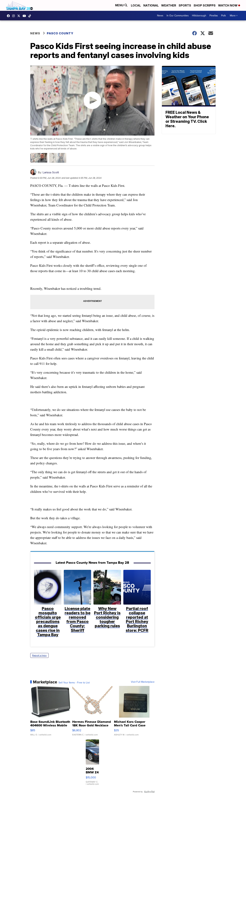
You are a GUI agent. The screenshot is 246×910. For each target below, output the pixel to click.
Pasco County (60, 33)
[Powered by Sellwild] (149, 791)
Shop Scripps (205, 5)
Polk (223, 15)
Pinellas (213, 15)
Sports (185, 5)
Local (136, 5)
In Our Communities (178, 15)
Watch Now (228, 5)
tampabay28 (19, 15)
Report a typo (39, 655)
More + (234, 15)
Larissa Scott (51, 172)
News (160, 15)
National (151, 5)
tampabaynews (9, 15)
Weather (168, 5)
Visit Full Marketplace (143, 682)
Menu (119, 5)
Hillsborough (199, 15)
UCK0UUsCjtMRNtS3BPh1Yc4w (25, 15)
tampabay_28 (14, 15)
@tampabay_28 (30, 15)
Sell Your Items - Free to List (74, 682)
